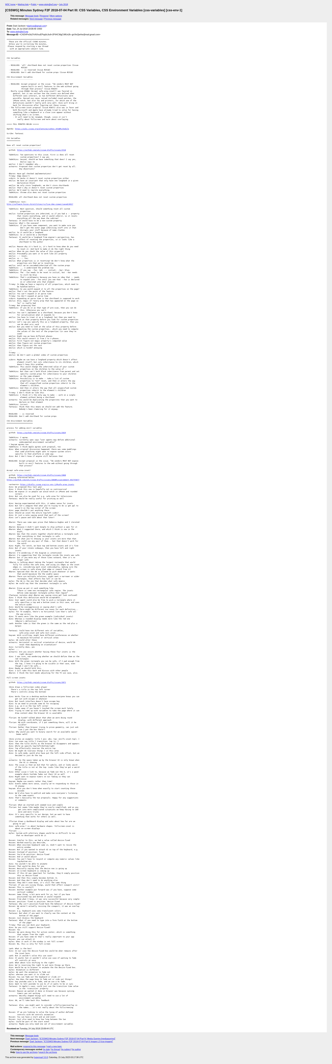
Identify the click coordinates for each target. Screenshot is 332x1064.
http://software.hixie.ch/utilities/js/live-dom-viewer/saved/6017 (40, 204)
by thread (55, 1049)
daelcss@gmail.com (36, 26)
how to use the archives (27, 1052)
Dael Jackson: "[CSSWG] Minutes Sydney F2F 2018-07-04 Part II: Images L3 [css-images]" (71, 1041)
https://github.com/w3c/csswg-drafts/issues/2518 (41, 150)
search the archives (48, 1052)
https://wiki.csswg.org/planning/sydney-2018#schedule (42, 129)
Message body (32, 16)
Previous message (52, 19)
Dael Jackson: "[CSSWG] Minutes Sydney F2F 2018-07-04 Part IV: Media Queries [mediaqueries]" (70, 1039)
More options (56, 16)
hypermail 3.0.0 (41, 1057)
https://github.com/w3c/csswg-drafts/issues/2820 (41, 433)
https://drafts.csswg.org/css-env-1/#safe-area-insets (47, 484)
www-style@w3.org (48, 4)
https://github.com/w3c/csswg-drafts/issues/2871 (41, 682)
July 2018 (63, 4)
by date (46, 1049)
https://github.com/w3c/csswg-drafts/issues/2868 (41, 475)
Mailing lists (23, 4)
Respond (44, 16)
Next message (36, 19)
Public (34, 4)
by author (76, 1049)
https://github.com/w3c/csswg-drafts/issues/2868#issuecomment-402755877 (43, 480)
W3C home (10, 4)
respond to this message (34, 1046)
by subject (66, 1049)
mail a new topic (54, 1046)
